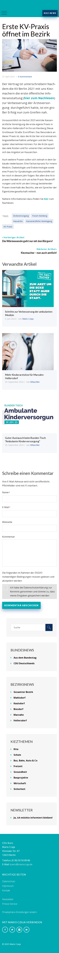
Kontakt (6, 890)
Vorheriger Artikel (14, 237)
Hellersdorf (20, 720)
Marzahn (19, 714)
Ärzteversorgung (21, 215)
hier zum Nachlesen (39, 98)
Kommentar (8, 536)
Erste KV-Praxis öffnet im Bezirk (26, 30)
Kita (16, 749)
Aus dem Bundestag (25, 657)
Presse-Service (9, 903)
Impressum (8, 885)
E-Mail (5, 507)
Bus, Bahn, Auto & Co (25, 760)
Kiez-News (50, 13)
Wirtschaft (20, 783)
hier (46, 198)
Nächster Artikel (46, 249)
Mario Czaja (28, 318)
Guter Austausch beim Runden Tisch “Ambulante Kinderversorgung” (25, 439)
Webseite (7, 522)
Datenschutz (8, 881)
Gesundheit (20, 771)
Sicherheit (19, 789)
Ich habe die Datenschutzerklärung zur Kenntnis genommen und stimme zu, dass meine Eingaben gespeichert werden (32, 591)
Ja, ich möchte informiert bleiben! (33, 817)
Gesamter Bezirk (23, 692)
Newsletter (7, 899)
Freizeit (18, 766)
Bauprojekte (21, 777)
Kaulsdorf (19, 703)
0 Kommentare (25, 76)
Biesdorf (18, 709)
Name (5, 492)
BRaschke (35, 382)
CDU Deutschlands (24, 663)
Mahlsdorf (19, 697)
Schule (17, 754)
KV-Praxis (8, 226)
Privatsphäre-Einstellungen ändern (19, 912)
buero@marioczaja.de (21, 864)
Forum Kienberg (39, 215)
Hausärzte (18, 221)
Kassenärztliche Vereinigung (39, 221)
